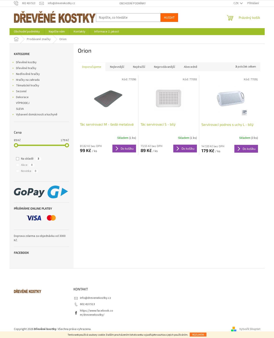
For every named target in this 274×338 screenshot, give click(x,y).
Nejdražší (139, 67)
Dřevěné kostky (26, 62)
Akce (26, 165)
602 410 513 (87, 304)
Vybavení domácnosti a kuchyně (36, 114)
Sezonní (21, 91)
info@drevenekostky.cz (95, 298)
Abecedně (190, 67)
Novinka (28, 171)
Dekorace (22, 97)
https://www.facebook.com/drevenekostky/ (96, 313)
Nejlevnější (117, 67)
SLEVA (20, 109)
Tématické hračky (27, 85)
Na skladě (30, 159)
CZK (236, 3)
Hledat (169, 17)
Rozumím (198, 334)
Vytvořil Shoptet (249, 329)
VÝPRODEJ (22, 103)
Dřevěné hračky (26, 68)
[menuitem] (27, 31)
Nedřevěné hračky (28, 74)
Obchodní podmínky (132, 3)
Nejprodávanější (164, 67)
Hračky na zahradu (28, 80)
